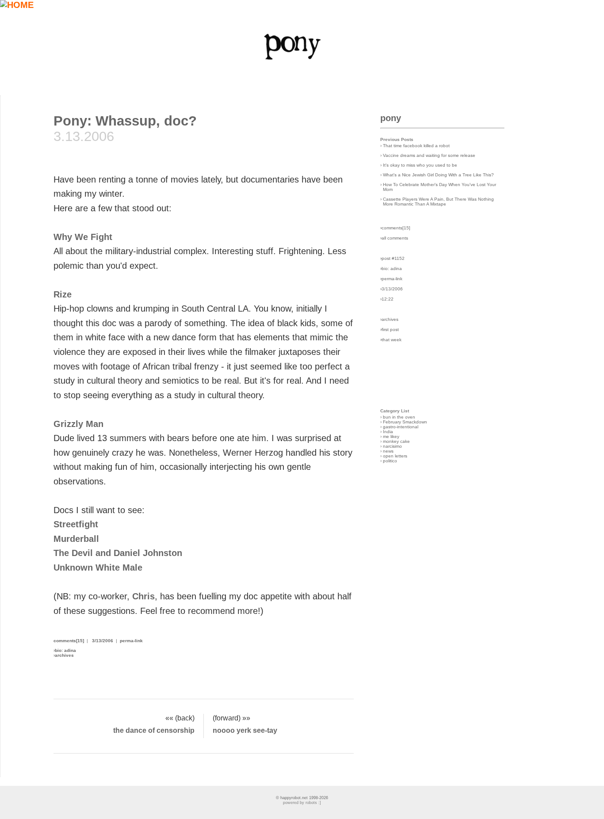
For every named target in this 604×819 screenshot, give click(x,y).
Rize (63, 294)
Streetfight (76, 524)
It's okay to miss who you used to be (420, 165)
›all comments (394, 238)
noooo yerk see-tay (245, 730)
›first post (389, 329)
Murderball (76, 539)
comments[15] (69, 640)
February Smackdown (405, 421)
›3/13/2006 (391, 288)
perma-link (131, 640)
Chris (143, 596)
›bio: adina (391, 268)
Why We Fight (83, 237)
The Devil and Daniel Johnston (118, 553)
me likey (391, 436)
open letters (395, 455)
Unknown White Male (98, 567)
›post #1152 (392, 258)
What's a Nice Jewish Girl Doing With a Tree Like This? (438, 174)
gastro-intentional (400, 426)
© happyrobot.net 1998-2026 (302, 798)
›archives (389, 319)
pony (390, 118)
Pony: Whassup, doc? (125, 120)
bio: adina (65, 650)
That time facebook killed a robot (416, 145)
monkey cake (396, 441)
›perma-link (391, 278)
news (388, 451)
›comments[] (395, 227)
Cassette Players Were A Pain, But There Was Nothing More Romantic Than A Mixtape (438, 201)
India (388, 431)
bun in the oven (399, 417)
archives (64, 655)
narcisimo (392, 446)
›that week (390, 339)
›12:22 (387, 299)
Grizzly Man (78, 424)
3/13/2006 (102, 640)
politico (390, 460)
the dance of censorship (154, 730)
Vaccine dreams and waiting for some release (429, 155)
